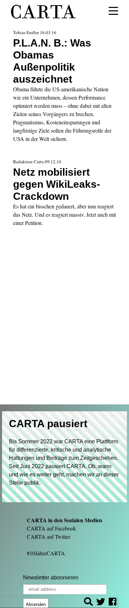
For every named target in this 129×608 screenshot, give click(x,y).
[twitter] (100, 602)
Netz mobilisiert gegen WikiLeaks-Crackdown (56, 184)
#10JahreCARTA (46, 553)
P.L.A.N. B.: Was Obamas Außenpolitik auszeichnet (52, 61)
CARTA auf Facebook (51, 528)
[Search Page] (88, 602)
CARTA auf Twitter (48, 536)
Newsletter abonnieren (50, 577)
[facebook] (112, 602)
